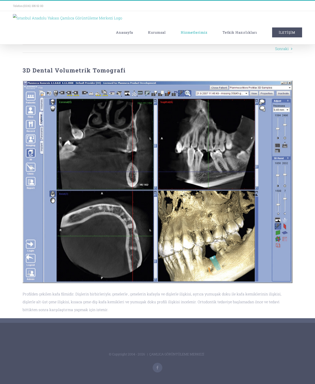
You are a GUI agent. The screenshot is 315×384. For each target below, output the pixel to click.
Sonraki (282, 48)
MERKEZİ (197, 354)
